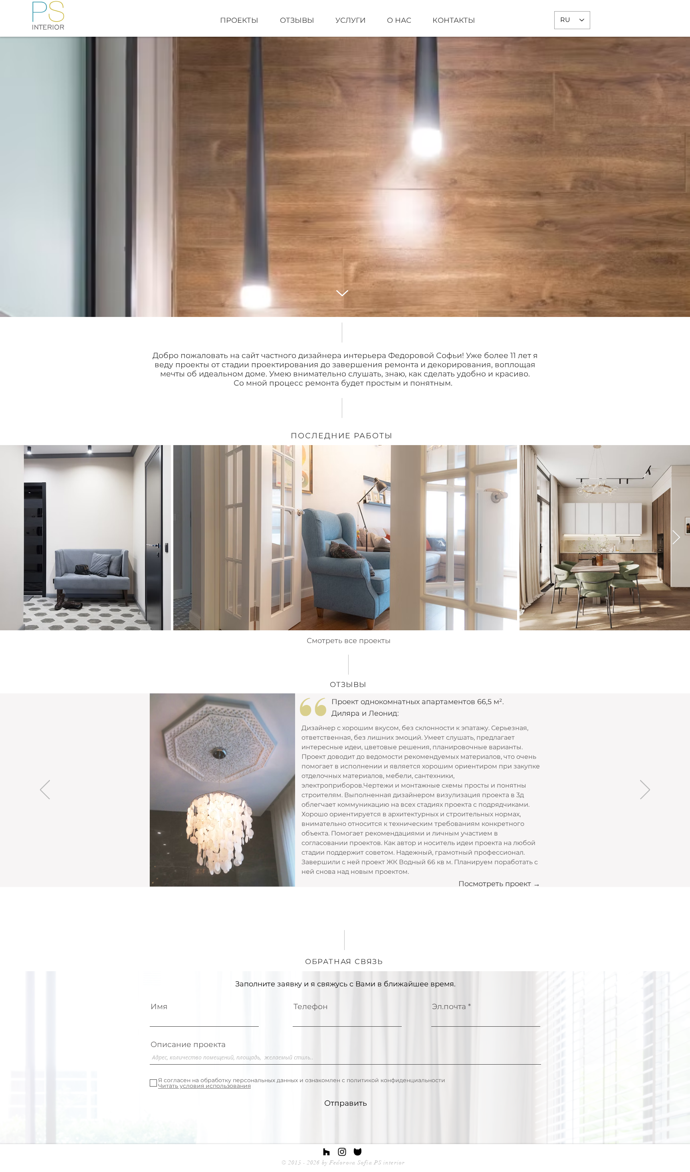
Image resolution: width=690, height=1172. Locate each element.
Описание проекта (188, 1044)
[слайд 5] (349, 867)
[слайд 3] (335, 867)
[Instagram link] (342, 1151)
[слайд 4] (342, 867)
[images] (357, 1151)
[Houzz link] (326, 1151)
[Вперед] (645, 790)
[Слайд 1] (356, 867)
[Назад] (45, 790)
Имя (159, 1006)
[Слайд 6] (364, 867)
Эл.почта (449, 1006)
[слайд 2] (327, 867)
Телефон (310, 1006)
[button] (222, 790)
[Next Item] (676, 538)
